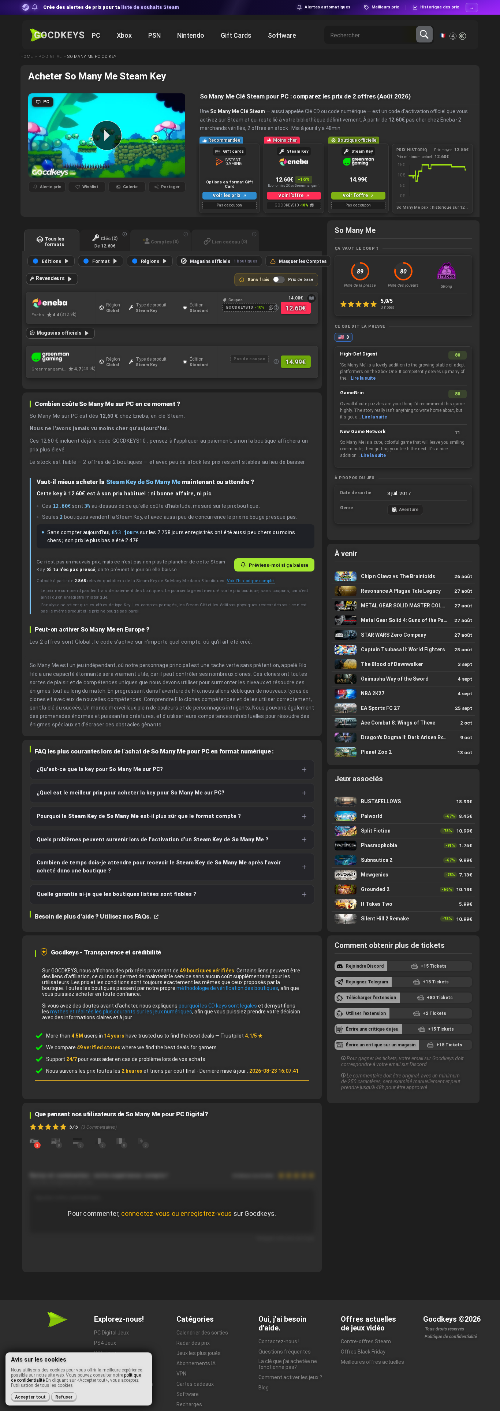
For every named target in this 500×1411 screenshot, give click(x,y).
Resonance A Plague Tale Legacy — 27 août (403, 591)
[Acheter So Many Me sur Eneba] (63, 303)
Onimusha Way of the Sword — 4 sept (403, 679)
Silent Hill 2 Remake (403, 919)
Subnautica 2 (403, 860)
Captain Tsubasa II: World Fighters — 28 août (403, 650)
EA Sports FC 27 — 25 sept (403, 708)
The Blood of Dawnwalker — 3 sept (403, 664)
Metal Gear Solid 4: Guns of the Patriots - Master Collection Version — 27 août (403, 620)
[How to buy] (311, 298)
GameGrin (352, 392)
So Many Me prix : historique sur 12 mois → (432, 207)
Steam (255, 96)
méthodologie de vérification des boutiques (227, 988)
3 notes (388, 307)
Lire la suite (363, 378)
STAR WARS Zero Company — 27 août (403, 635)
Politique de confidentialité (451, 1336)
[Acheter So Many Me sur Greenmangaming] (63, 357)
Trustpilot (241, 1036)
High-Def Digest (358, 354)
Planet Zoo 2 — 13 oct (403, 752)
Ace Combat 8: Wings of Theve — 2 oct (403, 723)
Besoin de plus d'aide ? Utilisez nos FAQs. (93, 916)
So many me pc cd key (91, 56)
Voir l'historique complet (251, 580)
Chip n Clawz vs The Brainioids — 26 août (403, 576)
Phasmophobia (403, 845)
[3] (34, 1140)
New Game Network (362, 431)
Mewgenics (403, 875)
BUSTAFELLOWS (403, 801)
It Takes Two (403, 904)
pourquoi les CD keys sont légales (218, 1006)
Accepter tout (30, 1397)
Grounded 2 (403, 889)
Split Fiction (403, 831)
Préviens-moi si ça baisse (278, 565)
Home (26, 56)
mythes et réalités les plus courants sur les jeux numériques (121, 1011)
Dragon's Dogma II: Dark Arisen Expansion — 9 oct (403, 737)
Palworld (403, 816)
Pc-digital (49, 56)
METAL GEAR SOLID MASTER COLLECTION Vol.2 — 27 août (403, 606)
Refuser (63, 1397)
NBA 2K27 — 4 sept (403, 693)
